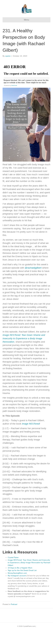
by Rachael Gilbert (29, 562)
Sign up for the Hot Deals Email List (22, 570)
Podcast (14, 604)
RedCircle (14, 85)
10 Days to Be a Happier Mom (20, 568)
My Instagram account (17, 576)
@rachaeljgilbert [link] (33, 268)
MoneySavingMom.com (17, 573)
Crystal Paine (13, 557)
